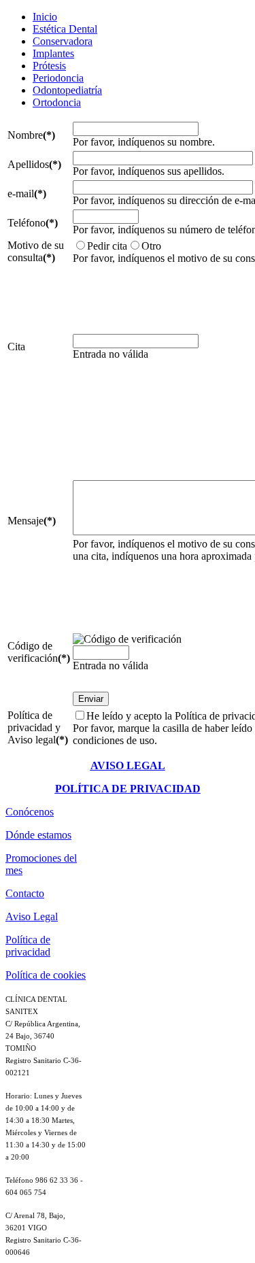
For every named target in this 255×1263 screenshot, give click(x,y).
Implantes (53, 53)
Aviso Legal (31, 916)
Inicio (45, 16)
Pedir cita (107, 246)
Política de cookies (45, 975)
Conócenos (29, 812)
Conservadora (62, 41)
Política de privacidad (27, 946)
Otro (151, 246)
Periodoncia (58, 78)
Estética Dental (65, 29)
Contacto (24, 893)
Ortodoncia (57, 102)
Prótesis (49, 65)
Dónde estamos (38, 835)
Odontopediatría (67, 90)
